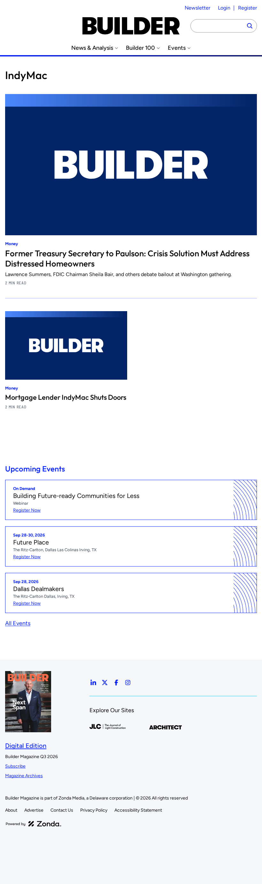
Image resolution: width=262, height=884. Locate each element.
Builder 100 (140, 48)
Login (224, 8)
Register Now (27, 510)
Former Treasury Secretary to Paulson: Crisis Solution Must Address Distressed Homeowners (127, 258)
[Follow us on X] (105, 682)
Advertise (33, 810)
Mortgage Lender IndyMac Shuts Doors (65, 397)
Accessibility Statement (138, 810)
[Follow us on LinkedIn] (93, 682)
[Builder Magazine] (131, 25)
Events (177, 48)
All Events (17, 623)
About (11, 810)
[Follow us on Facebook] (116, 682)
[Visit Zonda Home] (33, 824)
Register (247, 8)
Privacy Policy (93, 810)
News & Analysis (92, 48)
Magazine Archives (24, 775)
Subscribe (15, 766)
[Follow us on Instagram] (128, 682)
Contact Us (61, 810)
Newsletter (197, 8)
